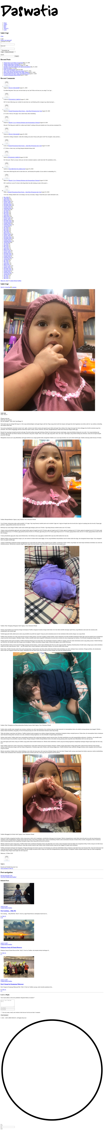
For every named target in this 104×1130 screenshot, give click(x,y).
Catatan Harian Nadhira (15, 280)
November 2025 (7, 205)
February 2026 (7, 201)
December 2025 (7, 204)
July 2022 (6, 260)
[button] (52, 1121)
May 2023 (6, 246)
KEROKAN (7, 68)
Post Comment (4, 1015)
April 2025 (6, 215)
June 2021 (6, 276)
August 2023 (7, 242)
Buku (5, 25)
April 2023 (6, 248)
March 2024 (7, 233)
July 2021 (6, 275)
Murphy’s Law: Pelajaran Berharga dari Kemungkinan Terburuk (24, 122)
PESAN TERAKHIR (14, 87)
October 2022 (7, 256)
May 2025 (6, 213)
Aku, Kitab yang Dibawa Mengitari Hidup (14, 71)
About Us (6, 28)
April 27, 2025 (4, 943)
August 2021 (7, 274)
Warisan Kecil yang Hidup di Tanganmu (13, 62)
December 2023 (7, 237)
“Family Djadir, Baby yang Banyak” (12, 65)
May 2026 (6, 197)
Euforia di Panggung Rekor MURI (12, 75)
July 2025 (6, 211)
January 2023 (7, 252)
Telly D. (3, 287)
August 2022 (7, 259)
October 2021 (7, 271)
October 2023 (7, 239)
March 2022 (7, 264)
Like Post (7, 287)
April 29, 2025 (4, 906)
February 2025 (7, 217)
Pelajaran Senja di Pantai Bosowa (11, 947)
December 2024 (7, 220)
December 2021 (7, 268)
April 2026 (6, 198)
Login (5, 29)
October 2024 (7, 223)
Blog (5, 27)
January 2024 (7, 235)
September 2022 (7, 257)
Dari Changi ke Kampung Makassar (12, 984)
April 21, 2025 (4, 979)
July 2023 (6, 243)
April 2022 (6, 263)
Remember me (5, 50)
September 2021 (7, 272)
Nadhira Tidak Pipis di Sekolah (11, 64)
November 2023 (7, 238)
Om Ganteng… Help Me (8, 911)
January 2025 (7, 219)
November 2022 (7, 254)
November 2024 (7, 222)
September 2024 (7, 224)
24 (2, 917)
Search (2, 54)
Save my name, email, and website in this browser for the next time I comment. (21, 1012)
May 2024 (6, 230)
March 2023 (7, 249)
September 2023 (7, 241)
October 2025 (7, 206)
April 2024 (6, 231)
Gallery (5, 24)
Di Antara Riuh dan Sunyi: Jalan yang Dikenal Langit (16, 73)
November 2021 (7, 270)
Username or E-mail (5, 41)
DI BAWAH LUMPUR (14, 99)
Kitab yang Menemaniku (10, 69)
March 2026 (7, 200)
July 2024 (6, 227)
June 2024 (6, 228)
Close (2, 36)
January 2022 (7, 267)
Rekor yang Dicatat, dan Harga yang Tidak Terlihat (16, 72)
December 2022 (7, 253)
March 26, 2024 (4, 280)
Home (5, 23)
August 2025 (7, 209)
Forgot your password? (6, 40)
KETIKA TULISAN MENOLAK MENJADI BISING (17, 66)
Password (3, 46)
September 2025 (7, 208)
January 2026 (7, 202)
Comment (13, 287)
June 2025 (6, 212)
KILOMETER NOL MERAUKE (17, 169)
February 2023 (7, 250)
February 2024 (7, 234)
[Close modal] (1, 1124)
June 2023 (6, 245)
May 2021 (6, 278)
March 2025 (7, 216)
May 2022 (6, 261)
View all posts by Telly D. (7, 868)
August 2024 (7, 226)
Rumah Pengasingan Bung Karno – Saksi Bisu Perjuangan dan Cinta (25, 111)
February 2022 (7, 265)
